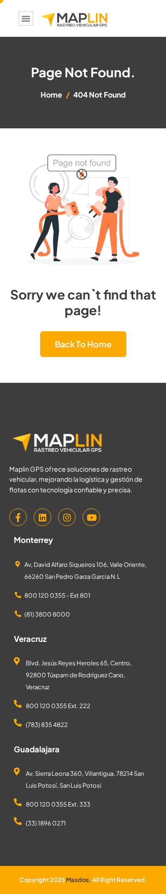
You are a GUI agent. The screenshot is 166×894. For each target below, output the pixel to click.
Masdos (77, 879)
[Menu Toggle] (25, 18)
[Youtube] (91, 517)
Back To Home (83, 344)
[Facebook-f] (18, 517)
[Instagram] (67, 517)
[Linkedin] (42, 517)
